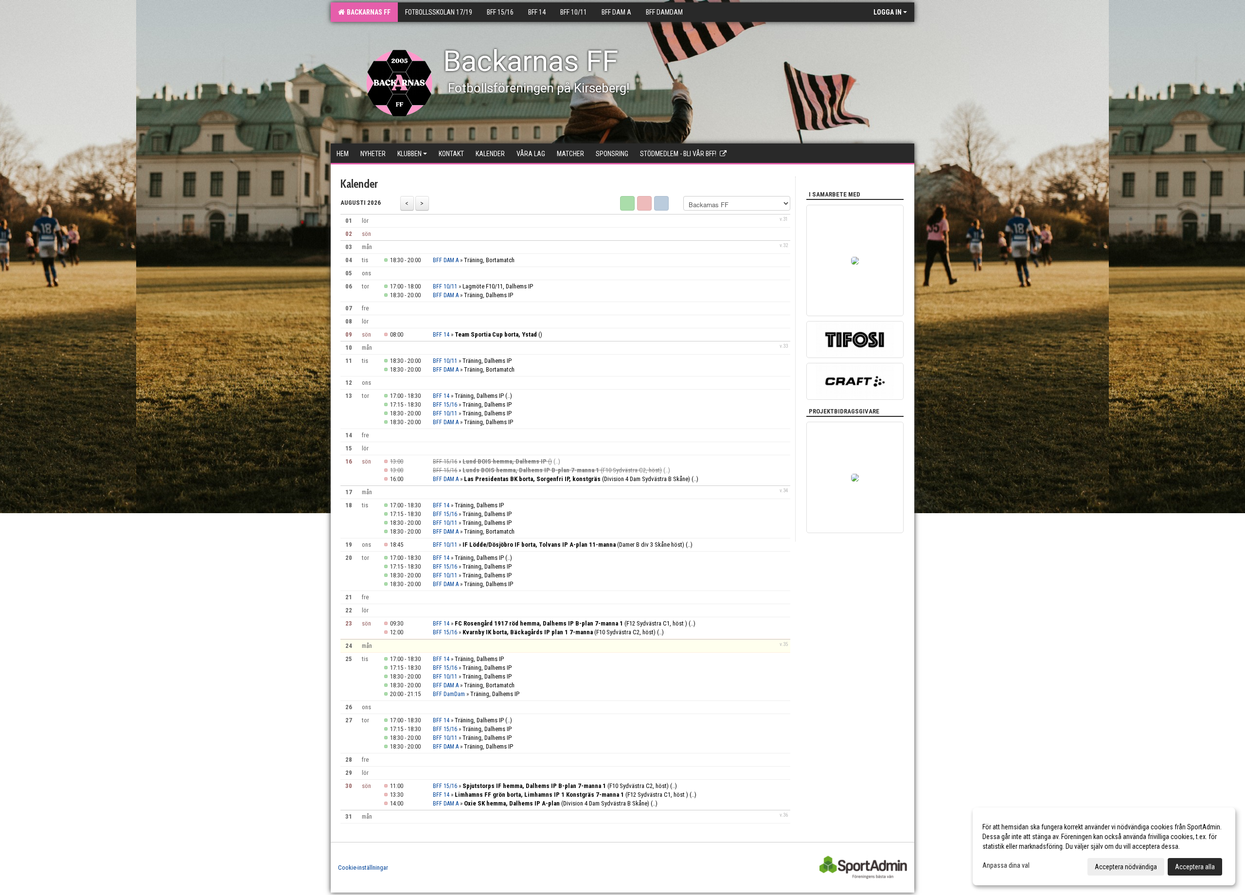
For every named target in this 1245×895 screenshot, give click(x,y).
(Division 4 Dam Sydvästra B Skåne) (577, 479)
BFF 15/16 (445, 404)
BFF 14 (441, 334)
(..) (508, 395)
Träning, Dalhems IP (488, 295)
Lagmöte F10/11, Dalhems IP (497, 286)
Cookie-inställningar (363, 867)
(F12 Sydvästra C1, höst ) (571, 623)
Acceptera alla (1195, 867)
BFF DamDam (449, 694)
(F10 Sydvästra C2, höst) (562, 470)
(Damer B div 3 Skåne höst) (573, 544)
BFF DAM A (446, 260)
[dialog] (1104, 846)
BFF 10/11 (445, 286)
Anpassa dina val (1006, 865)
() (498, 334)
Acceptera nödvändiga (1126, 867)
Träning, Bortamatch (489, 260)
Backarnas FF (367, 12)
